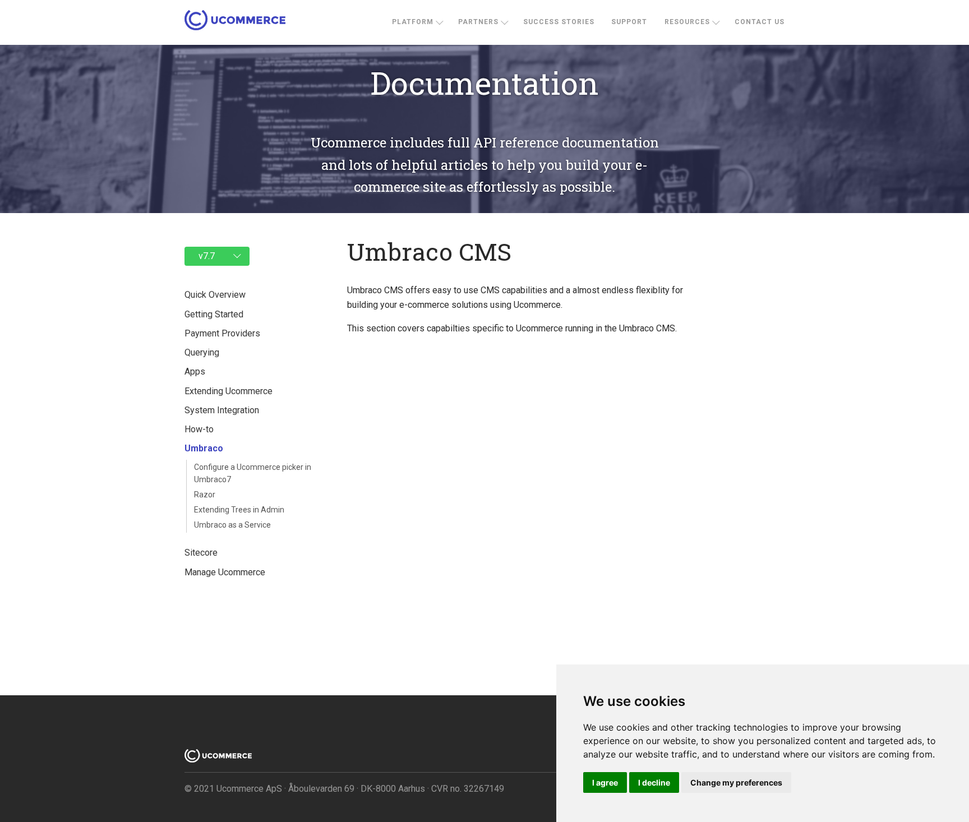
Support (629, 22)
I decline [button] (654, 782)
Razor (204, 494)
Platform (412, 22)
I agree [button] (605, 782)
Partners (478, 22)
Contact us (760, 22)
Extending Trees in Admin (239, 509)
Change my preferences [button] (736, 782)
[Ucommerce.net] (234, 22)
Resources (687, 22)
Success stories (558, 22)
